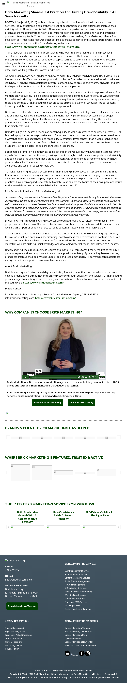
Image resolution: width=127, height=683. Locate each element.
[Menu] (3, 4)
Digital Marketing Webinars (78, 628)
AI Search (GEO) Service (76, 574)
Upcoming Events (13, 645)
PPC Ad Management (75, 584)
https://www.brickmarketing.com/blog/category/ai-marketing (42, 46)
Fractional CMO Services (76, 602)
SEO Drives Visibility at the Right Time (100, 514)
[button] (8, 437)
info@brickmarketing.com (19, 579)
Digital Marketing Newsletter (79, 641)
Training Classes (72, 605)
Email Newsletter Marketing (78, 591)
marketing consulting (68, 396)
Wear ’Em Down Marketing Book (80, 645)
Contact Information (14, 638)
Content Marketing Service (77, 577)
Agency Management (15, 631)
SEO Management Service (77, 570)
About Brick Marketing (81, 402)
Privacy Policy (12, 648)
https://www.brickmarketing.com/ (43, 282)
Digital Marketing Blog (76, 635)
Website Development (75, 595)
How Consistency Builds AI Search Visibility (63, 515)
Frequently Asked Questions (18, 635)
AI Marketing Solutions (76, 588)
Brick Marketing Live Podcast (79, 631)
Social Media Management (77, 581)
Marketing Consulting (75, 598)
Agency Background (14, 628)
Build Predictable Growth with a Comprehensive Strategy (27, 517)
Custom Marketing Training (78, 609)
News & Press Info (13, 641)
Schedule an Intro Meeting (48, 402)
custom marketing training (34, 396)
